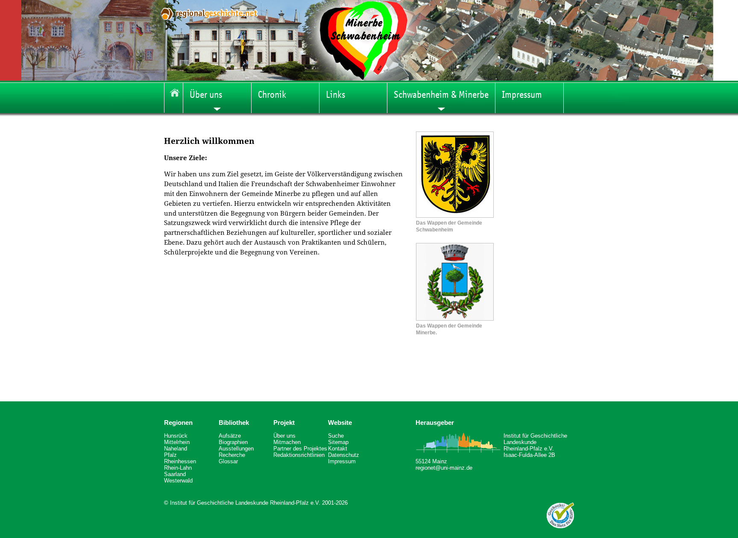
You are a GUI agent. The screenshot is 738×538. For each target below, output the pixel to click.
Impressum (342, 461)
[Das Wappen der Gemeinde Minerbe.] (455, 318)
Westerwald (178, 480)
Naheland (175, 448)
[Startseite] (173, 97)
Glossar (228, 461)
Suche (336, 436)
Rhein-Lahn (178, 468)
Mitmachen (287, 442)
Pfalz (170, 455)
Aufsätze (230, 436)
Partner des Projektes (300, 448)
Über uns (284, 436)
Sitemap (338, 442)
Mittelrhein (177, 442)
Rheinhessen (180, 461)
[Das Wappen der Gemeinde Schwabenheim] (455, 215)
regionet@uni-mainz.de (444, 468)
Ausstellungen (236, 448)
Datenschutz (343, 455)
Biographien (233, 442)
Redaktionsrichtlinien (299, 455)
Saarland (175, 474)
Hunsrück (175, 436)
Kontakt (337, 448)
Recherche (232, 455)
